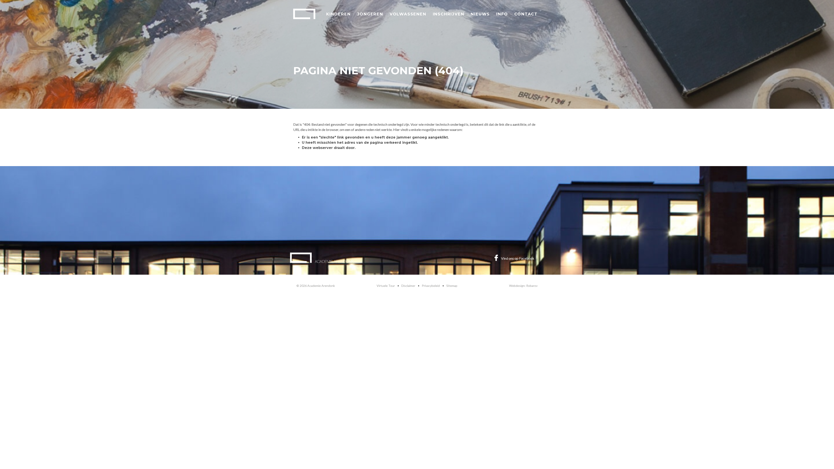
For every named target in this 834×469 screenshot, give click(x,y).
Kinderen (338, 14)
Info (502, 14)
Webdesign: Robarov (523, 285)
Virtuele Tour (386, 285)
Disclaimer (408, 285)
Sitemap (451, 285)
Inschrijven (448, 14)
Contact (526, 14)
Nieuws (480, 14)
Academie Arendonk (304, 14)
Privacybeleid (431, 285)
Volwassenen (408, 14)
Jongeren (370, 14)
